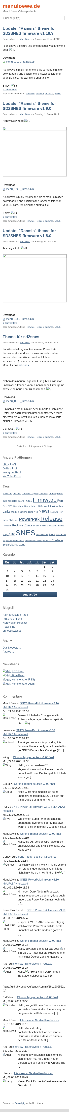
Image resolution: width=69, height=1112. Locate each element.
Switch (52, 534)
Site (12, 534)
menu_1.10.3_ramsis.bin (20, 61)
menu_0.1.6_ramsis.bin (20, 401)
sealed (36, 526)
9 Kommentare (10, 433)
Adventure (7, 494)
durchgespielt (10, 500)
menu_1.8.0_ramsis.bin (20, 319)
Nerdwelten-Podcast (15, 622)
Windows (47, 540)
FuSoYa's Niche (12, 618)
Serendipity (20, 1103)
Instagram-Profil (12, 472)
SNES (58, 93)
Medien (15, 512)
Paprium (54, 512)
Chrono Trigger (30, 493)
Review (16, 525)
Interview (53, 506)
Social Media (42, 534)
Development (56, 493)
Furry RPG (7, 506)
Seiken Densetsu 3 (48, 526)
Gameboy (18, 506)
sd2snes (49, 93)
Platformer (13, 520)
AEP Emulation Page (15, 614)
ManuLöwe (25, 39)
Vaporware (8, 540)
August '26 (30, 594)
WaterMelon (18, 540)
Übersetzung (17, 544)
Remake (7, 525)
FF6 (25, 500)
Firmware (30, 93)
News (44, 511)
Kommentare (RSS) (23, 679)
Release (40, 93)
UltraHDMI (61, 534)
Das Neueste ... (12, 647)
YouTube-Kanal (12, 476)
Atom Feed (17, 675)
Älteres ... (8, 651)
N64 (36, 512)
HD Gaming (42, 506)
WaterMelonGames (34, 540)
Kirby (60, 506)
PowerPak (29, 519)
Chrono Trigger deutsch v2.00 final (33, 757)
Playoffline (9, 626)
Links (6, 511)
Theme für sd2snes (21, 336)
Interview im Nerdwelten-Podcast (32, 963)
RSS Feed (18, 671)
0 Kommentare (10, 89)
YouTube (57, 540)
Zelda (6, 544)
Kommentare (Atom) (23, 683)
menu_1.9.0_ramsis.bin (20, 189)
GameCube (30, 506)
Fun (60, 500)
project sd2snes (12, 630)
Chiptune (17, 494)
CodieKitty (43, 494)
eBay (20, 501)
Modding (28, 512)
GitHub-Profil (10, 468)
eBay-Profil (9, 464)
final (30, 501)
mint (21, 512)
